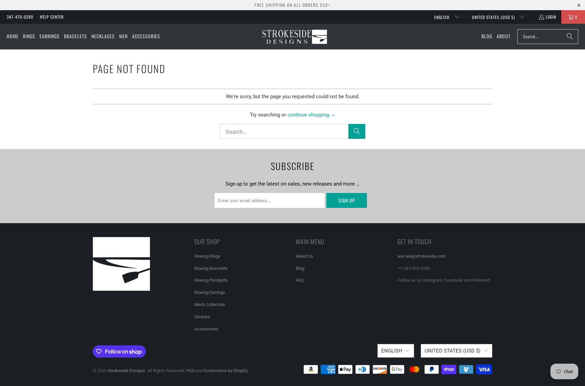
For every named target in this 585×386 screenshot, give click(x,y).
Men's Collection (209, 304)
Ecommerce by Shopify (226, 370)
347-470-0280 (20, 17)
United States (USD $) (494, 17)
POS (190, 370)
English (442, 17)
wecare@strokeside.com (421, 256)
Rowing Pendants (211, 280)
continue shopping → (311, 115)
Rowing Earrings (209, 292)
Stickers (202, 316)
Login (551, 17)
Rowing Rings (207, 256)
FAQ (300, 280)
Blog (300, 268)
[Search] (569, 36)
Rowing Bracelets (211, 268)
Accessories (206, 328)
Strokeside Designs (126, 370)
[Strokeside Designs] (294, 36)
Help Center (52, 17)
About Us (304, 256)
